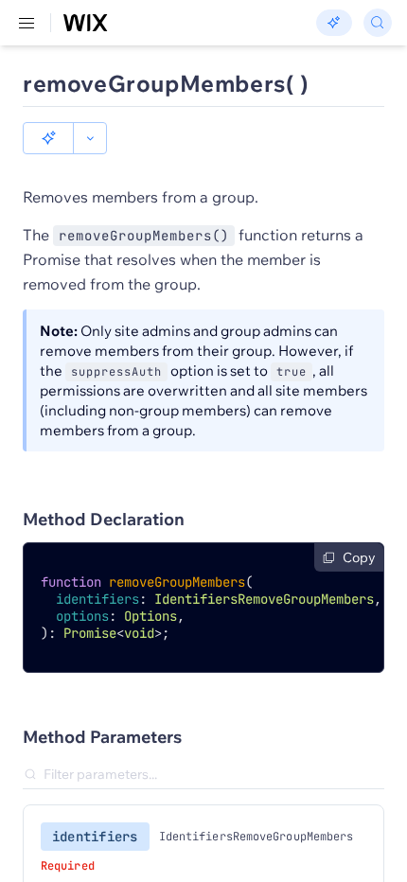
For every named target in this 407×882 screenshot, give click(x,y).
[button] (48, 138)
